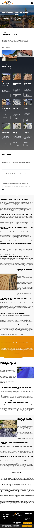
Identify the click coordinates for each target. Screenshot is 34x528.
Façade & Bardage (27, 519)
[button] (27, 523)
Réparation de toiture (27, 517)
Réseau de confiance (25, 509)
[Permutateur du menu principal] (32, 3)
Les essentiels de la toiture (9, 509)
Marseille (2, 491)
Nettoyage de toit (27, 518)
